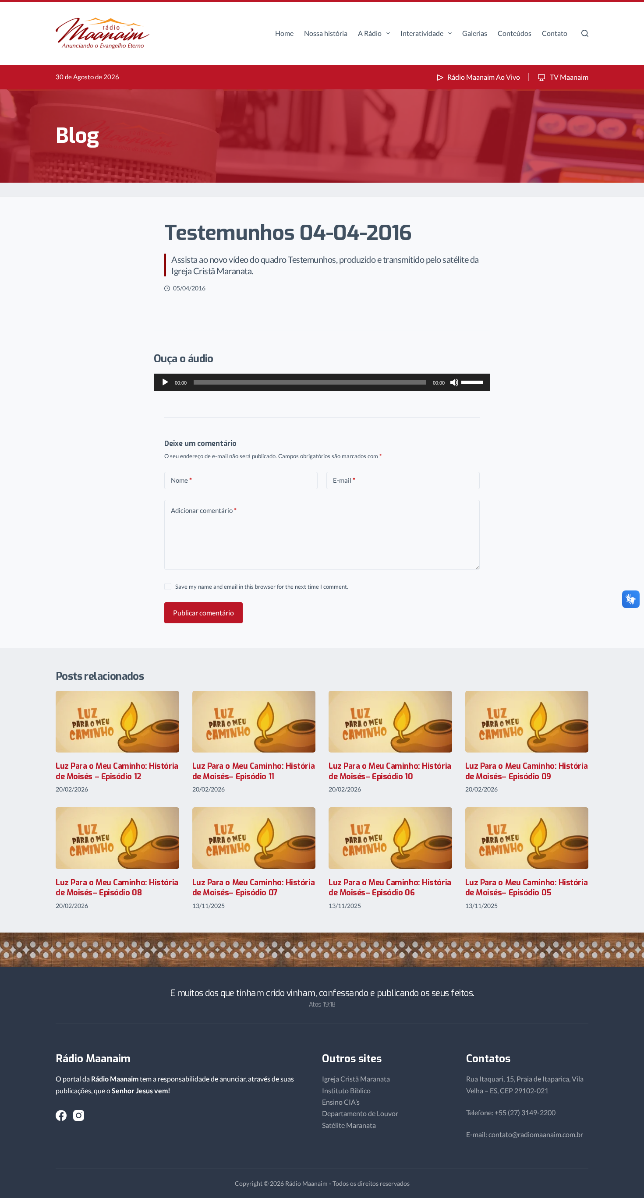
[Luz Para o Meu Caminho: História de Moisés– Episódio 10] (390, 722)
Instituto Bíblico (346, 1090)
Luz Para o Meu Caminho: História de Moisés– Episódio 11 (253, 771)
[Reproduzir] (165, 382)
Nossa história (325, 33)
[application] (322, 382)
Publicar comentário (203, 612)
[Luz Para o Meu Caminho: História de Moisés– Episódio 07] (254, 838)
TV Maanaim (568, 77)
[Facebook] (61, 1115)
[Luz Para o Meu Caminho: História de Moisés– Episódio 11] (254, 722)
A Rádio (370, 33)
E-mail (344, 480)
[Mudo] (454, 382)
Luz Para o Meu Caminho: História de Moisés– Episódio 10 (390, 771)
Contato (554, 33)
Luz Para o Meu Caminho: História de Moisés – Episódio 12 (117, 771)
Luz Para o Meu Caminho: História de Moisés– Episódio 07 (253, 887)
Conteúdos (514, 33)
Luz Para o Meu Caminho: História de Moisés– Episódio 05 (526, 887)
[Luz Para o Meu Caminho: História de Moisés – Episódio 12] (117, 722)
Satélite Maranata (349, 1125)
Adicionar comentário (204, 510)
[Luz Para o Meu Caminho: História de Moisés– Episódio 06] (390, 838)
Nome (181, 480)
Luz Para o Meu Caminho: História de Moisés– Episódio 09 (526, 771)
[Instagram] (78, 1115)
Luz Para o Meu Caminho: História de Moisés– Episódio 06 (390, 887)
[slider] (473, 381)
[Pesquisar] (584, 33)
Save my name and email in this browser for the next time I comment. (261, 586)
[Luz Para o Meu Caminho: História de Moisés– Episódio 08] (117, 838)
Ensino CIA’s (341, 1102)
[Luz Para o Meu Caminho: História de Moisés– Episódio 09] (527, 722)
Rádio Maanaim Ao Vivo (483, 77)
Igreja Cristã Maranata (356, 1078)
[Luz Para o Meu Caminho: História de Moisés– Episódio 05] (527, 838)
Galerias (474, 33)
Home (284, 33)
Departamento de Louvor (360, 1113)
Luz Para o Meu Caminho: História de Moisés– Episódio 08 (117, 887)
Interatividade (421, 33)
